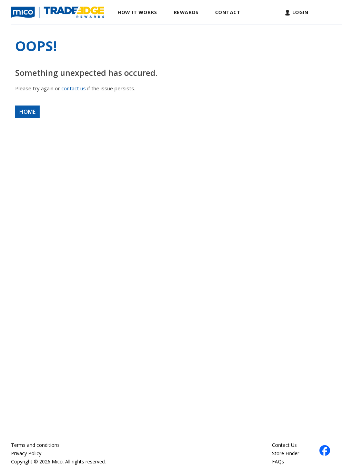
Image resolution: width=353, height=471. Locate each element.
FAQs (278, 461)
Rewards (186, 12)
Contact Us (284, 445)
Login (300, 12)
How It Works (137, 12)
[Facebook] (324, 450)
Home (27, 112)
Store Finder (285, 453)
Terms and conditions (35, 445)
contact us (73, 88)
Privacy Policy (26, 453)
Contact (228, 12)
